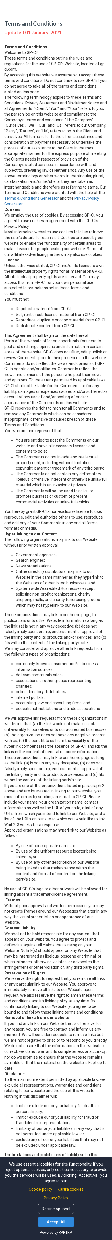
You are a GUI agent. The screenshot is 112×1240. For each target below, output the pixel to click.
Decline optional (56, 1209)
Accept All (56, 1222)
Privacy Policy (56, 1198)
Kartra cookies (71, 1189)
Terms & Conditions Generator (31, 198)
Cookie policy (41, 1189)
